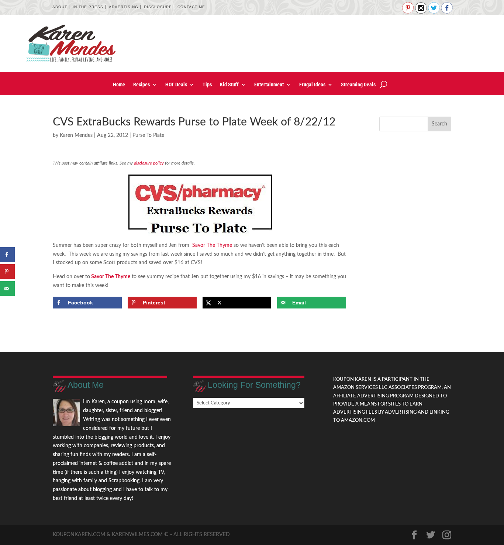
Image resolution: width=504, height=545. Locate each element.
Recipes (141, 84)
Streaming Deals (358, 84)
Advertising (123, 7)
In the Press (88, 7)
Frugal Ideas (312, 84)
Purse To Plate (148, 135)
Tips (207, 84)
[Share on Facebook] (7, 254)
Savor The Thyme (211, 245)
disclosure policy (149, 163)
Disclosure (158, 7)
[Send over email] (7, 288)
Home (119, 84)
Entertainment (269, 84)
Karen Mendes (76, 135)
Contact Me (191, 7)
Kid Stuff (229, 84)
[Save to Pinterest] (7, 271)
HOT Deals (176, 84)
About (59, 7)
